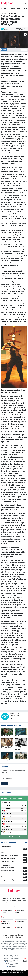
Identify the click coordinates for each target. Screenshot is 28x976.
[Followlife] (7, 3)
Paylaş (4, 49)
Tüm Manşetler (20, 921)
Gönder (4, 783)
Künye (16, 963)
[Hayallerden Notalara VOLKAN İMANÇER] (21, 742)
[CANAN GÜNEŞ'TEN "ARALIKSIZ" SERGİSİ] (7, 742)
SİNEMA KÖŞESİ (5, 735)
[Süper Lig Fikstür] (26, 842)
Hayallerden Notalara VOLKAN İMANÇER (19, 748)
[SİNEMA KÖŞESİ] (7, 731)
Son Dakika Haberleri (8, 927)
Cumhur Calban (14, 715)
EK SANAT (17, 735)
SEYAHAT (6, 958)
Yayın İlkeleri (12, 966)
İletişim (8, 963)
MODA (7, 937)
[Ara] (23, 3)
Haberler (3, 13)
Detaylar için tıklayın (14, 836)
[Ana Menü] (25, 3)
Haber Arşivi (20, 927)
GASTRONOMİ (15, 958)
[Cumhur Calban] (5, 716)
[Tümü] (26, 792)
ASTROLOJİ (7, 960)
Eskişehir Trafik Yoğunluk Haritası (19, 917)
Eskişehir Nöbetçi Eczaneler (6, 911)
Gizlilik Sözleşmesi (12, 961)
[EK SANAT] (21, 731)
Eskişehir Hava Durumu (19, 911)
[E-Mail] (11, 719)
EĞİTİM (11, 937)
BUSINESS (12, 9)
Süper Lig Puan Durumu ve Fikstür (5, 922)
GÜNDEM (4, 9)
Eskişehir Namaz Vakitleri (6, 917)
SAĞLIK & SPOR (19, 937)
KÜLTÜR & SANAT (22, 9)
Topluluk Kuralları (11, 964)
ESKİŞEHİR (15, 960)
